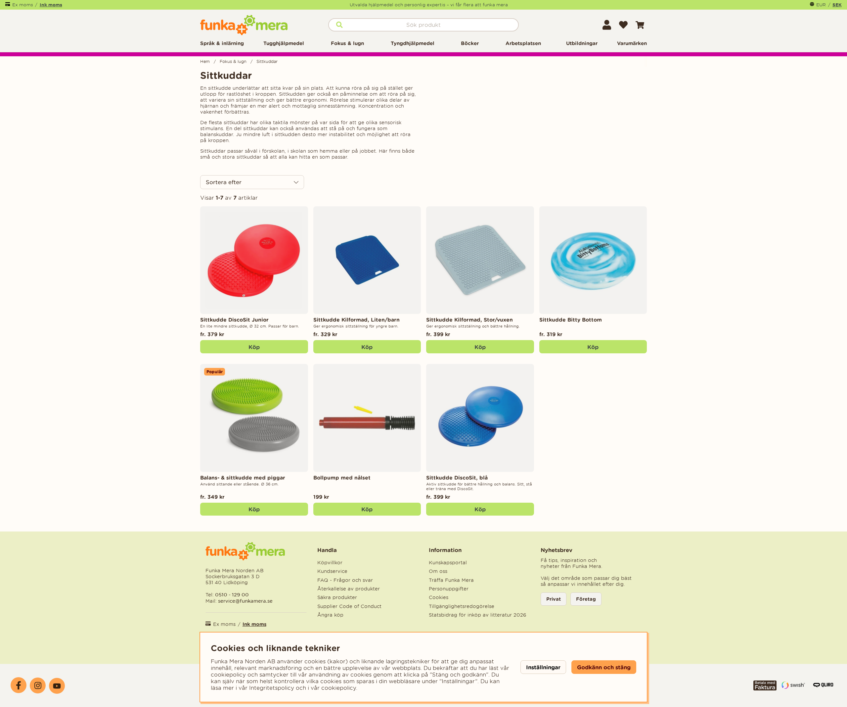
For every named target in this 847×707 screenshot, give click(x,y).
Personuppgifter (448, 589)
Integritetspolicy (271, 687)
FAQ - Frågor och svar (345, 580)
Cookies (438, 597)
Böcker (470, 43)
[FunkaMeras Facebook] (18, 685)
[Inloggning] (607, 25)
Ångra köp (330, 615)
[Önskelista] (623, 25)
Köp (254, 347)
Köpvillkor (329, 563)
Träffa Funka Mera (451, 580)
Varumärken (632, 43)
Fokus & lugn (347, 43)
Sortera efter (224, 182)
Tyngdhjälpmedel (412, 43)
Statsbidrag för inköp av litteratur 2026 (477, 615)
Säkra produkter (337, 597)
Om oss (438, 571)
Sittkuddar (267, 61)
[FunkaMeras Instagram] (38, 685)
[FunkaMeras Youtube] (57, 686)
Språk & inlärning (222, 43)
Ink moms (51, 4)
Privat (553, 599)
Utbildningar (582, 43)
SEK (837, 4)
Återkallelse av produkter (348, 589)
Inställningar (543, 667)
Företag (586, 599)
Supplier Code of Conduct (349, 606)
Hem (205, 61)
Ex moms (22, 5)
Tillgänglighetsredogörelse (461, 606)
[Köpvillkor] (765, 688)
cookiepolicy (338, 687)
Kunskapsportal (448, 563)
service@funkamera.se (245, 601)
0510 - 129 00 (232, 594)
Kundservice (332, 571)
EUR (821, 5)
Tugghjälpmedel (283, 43)
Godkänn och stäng (604, 667)
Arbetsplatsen (523, 43)
